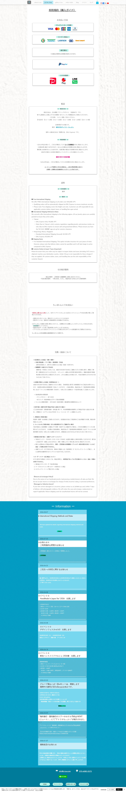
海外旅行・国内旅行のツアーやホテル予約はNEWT (66, 725)
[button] (59, 2)
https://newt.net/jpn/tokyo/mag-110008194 (54, 733)
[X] (106, 3)
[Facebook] (103, 3)
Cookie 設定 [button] (103, 789)
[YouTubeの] (108, 3)
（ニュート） (43, 727)
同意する (119, 789)
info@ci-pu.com (80, 486)
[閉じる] (124, 789)
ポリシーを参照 (39, 790)
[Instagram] (101, 3)
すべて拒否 (111, 789)
